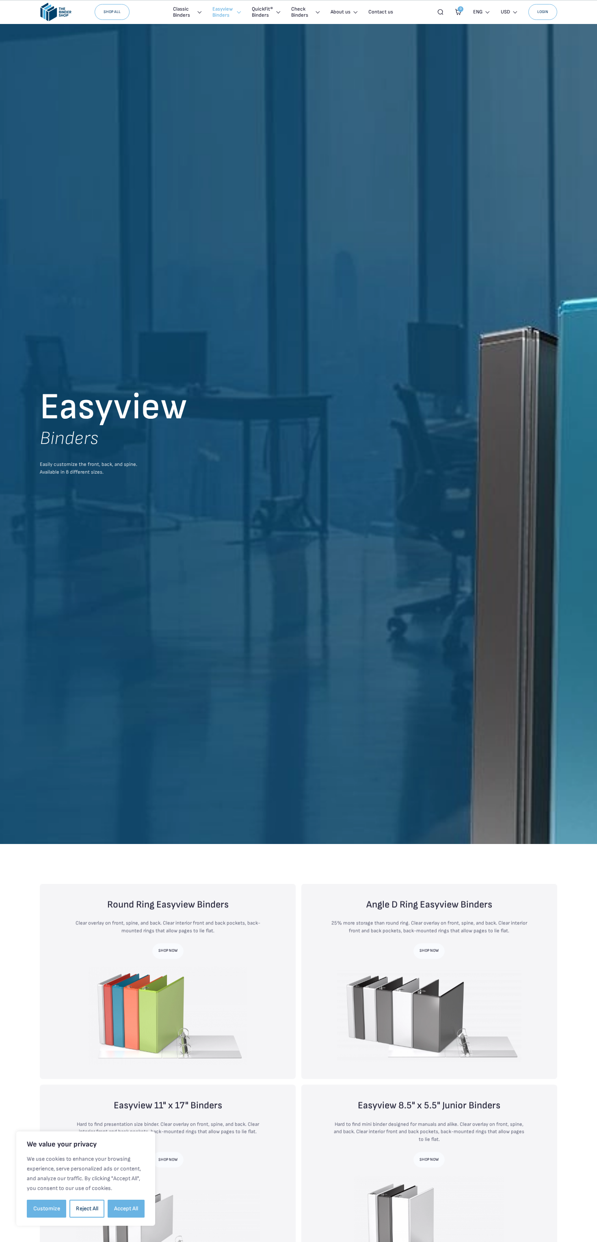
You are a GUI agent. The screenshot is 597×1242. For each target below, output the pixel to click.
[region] (85, 1178)
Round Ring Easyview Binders (168, 904)
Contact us (380, 12)
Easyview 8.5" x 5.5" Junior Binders (429, 1105)
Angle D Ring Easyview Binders (429, 904)
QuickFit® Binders (262, 12)
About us (340, 12)
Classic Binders (181, 12)
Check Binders (299, 12)
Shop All (112, 11)
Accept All (126, 1208)
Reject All (87, 1208)
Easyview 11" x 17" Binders (168, 1105)
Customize (46, 1208)
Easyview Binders (222, 12)
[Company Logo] (55, 12)
